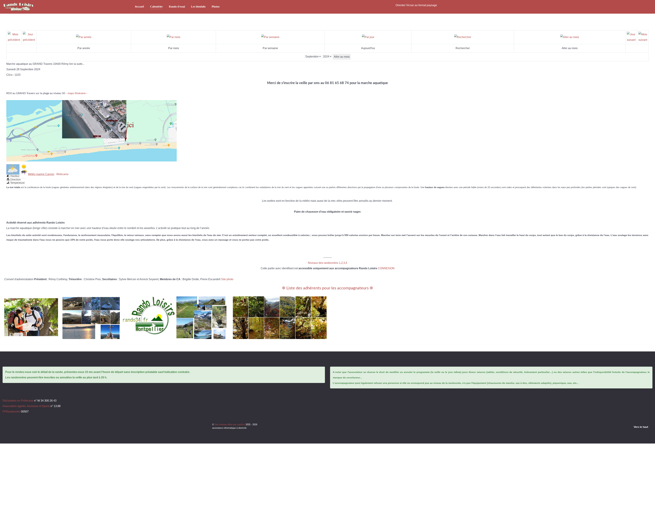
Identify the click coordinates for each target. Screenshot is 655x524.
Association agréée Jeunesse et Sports (26, 406)
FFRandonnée (11, 411)
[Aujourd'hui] (368, 37)
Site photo (227, 279)
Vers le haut (641, 427)
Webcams (62, 174)
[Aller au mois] (569, 37)
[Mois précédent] (14, 36)
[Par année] (83, 37)
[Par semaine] (270, 37)
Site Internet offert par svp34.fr (230, 424)
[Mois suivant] (642, 36)
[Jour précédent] (29, 36)
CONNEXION (386, 268)
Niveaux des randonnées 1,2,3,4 (327, 262)
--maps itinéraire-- (77, 93)
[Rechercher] (462, 37)
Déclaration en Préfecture (18, 400)
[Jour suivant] (631, 36)
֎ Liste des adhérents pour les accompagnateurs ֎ (327, 288)
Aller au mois (342, 56)
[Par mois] (173, 37)
